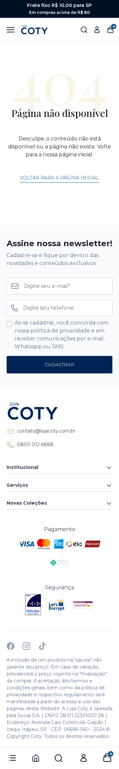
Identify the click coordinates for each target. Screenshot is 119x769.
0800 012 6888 (35, 444)
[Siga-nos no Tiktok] (42, 646)
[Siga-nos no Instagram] (26, 646)
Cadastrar (59, 364)
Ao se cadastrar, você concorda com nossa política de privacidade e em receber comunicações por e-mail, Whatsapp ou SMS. (61, 335)
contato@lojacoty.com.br (46, 431)
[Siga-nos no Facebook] (11, 646)
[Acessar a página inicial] (59, 411)
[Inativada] (33, 604)
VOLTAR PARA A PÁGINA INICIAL (59, 178)
